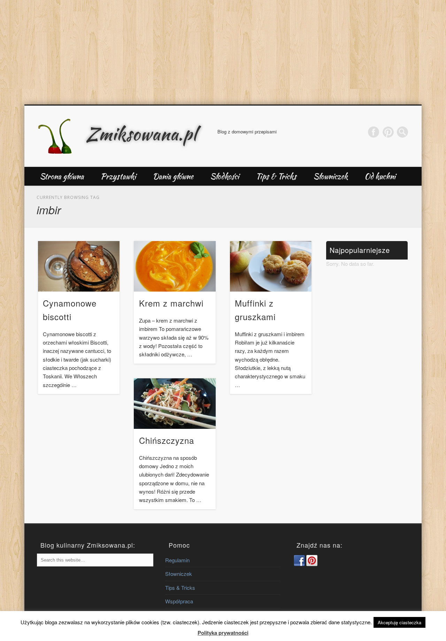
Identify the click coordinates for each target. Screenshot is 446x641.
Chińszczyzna (166, 440)
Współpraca (179, 601)
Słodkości (224, 176)
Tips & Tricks (276, 176)
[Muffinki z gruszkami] (271, 266)
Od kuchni (379, 176)
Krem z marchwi (171, 303)
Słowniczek (330, 176)
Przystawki (118, 176)
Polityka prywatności (223, 632)
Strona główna (62, 176)
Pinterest (388, 132)
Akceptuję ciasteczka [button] (399, 622)
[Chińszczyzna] (174, 403)
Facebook (373, 132)
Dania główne (173, 176)
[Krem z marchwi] (174, 266)
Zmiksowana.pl (141, 133)
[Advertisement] (223, 52)
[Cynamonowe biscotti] (79, 266)
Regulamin (177, 560)
